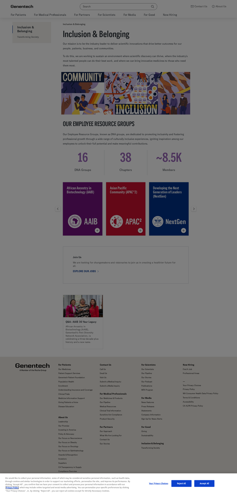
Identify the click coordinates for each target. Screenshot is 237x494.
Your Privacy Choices (158, 483)
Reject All (181, 483)
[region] (118, 483)
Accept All (204, 483)
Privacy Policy (12, 488)
